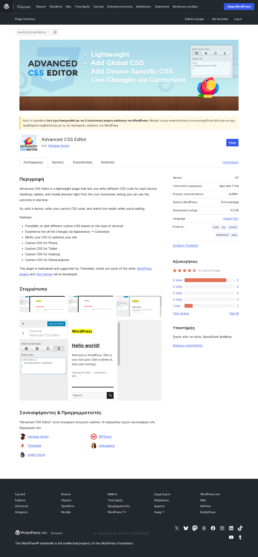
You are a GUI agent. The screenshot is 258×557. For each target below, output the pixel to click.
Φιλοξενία (21, 506)
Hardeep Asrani (58, 146)
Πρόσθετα (67, 506)
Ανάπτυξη (107, 162)
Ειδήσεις (20, 500)
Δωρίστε (159, 506)
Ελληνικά (56, 533)
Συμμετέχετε (162, 494)
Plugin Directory (25, 19)
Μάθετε (112, 494)
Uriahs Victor (36, 455)
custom (233, 227)
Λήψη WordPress (239, 6)
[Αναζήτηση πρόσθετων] (55, 32)
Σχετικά (20, 494)
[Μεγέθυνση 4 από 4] (157, 325)
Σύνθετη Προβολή (185, 245)
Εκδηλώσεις (161, 500)
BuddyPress (208, 512)
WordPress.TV (117, 512)
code (216, 227)
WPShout (105, 436)
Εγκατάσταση (82, 162)
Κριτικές (58, 162)
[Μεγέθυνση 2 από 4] (108, 301)
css (224, 227)
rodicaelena (107, 446)
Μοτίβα (66, 512)
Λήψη (232, 142)
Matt (203, 500)
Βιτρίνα (66, 494)
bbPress (205, 506)
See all (234, 313)
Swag (159, 512)
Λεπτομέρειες (33, 162)
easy (234, 234)
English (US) (231, 218)
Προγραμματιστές (119, 506)
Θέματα (66, 500)
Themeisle (34, 446)
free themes (44, 274)
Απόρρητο (21, 512)
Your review (181, 313)
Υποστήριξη (230, 162)
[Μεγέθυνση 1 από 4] (60, 301)
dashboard (222, 234)
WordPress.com (210, 494)
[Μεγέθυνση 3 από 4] (157, 301)
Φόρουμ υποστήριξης (188, 345)
